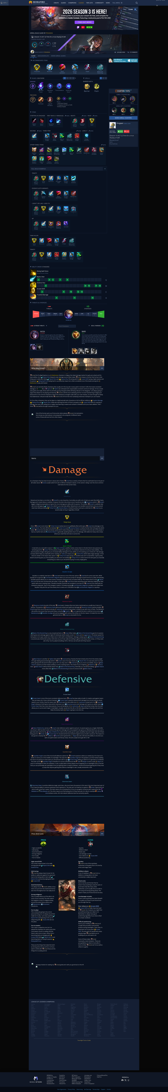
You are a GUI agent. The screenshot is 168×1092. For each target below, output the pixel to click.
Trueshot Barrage (97, 400)
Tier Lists (89, 3)
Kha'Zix (60, 1036)
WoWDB (74, 1080)
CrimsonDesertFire (102, 1075)
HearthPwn (87, 1078)
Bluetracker (87, 1077)
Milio (72, 1030)
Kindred (73, 1004)
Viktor (112, 1034)
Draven (46, 1013)
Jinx (59, 1019)
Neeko (86, 1008)
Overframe (87, 1082)
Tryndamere (113, 1016)
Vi (110, 1031)
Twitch (56, 389)
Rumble (99, 1007)
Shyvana (99, 1021)
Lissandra (73, 1014)
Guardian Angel (37, 756)
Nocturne (86, 1013)
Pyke (85, 1024)
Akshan (33, 1008)
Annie (32, 1016)
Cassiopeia (47, 1004)
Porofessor (50, 1078)
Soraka (99, 1031)
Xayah (125, 1008)
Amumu (33, 1013)
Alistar (33, 1010)
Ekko (45, 1014)
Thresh (112, 1011)
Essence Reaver (63, 508)
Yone (125, 1014)
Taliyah (112, 1005)
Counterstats (50, 1080)
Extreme (42, 333)
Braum (33, 1031)
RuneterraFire (50, 1083)
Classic (81, 3)
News (108, 3)
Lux (74, 611)
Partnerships (96, 1089)
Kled (72, 1005)
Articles (109, 1089)
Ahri (32, 1005)
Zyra (125, 1031)
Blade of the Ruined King (39, 633)
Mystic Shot (46, 377)
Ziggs (125, 1027)
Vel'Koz (112, 1028)
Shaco (99, 1017)
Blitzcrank (34, 1028)
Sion (98, 1024)
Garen (46, 1028)
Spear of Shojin (60, 548)
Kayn (59, 1033)
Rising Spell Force (43, 381)
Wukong (126, 1007)
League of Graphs (52, 1077)
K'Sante (60, 1021)
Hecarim (46, 1036)
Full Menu (116, 3)
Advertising (80, 1089)
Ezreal (33, 375)
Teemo (112, 1010)
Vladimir (112, 1036)
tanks (40, 389)
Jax (58, 1014)
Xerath (67, 611)
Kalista (59, 1024)
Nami (85, 1004)
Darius (46, 1008)
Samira (99, 1010)
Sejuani (99, 1011)
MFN (5, 3)
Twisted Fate (113, 1017)
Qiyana (86, 1025)
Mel (72, 1028)
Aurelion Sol (34, 1021)
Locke (72, 1016)
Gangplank (47, 1027)
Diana (46, 1010)
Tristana (112, 1013)
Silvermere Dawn (37, 785)
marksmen (59, 609)
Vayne (49, 389)
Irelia (59, 1008)
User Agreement (61, 1089)
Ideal (83, 333)
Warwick (126, 1005)
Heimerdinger (61, 1004)
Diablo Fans (87, 1080)
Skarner (99, 1027)
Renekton (86, 1036)
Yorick (125, 1016)
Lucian (72, 1017)
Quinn (85, 1027)
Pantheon (86, 1021)
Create (56, 3)
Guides (63, 3)
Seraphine (100, 1014)
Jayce (59, 1016)
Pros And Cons (113, 144)
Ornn (85, 1019)
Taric (111, 1008)
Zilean (125, 1028)
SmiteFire (62, 1075)
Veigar (112, 1027)
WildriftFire (50, 1082)
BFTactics (75, 1075)
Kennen (60, 1034)
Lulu (72, 1019)
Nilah (85, 1011)
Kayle (59, 1031)
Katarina (60, 1030)
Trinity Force (53, 508)
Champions (72, 3)
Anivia (33, 1014)
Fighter (51, 659)
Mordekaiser (44, 791)
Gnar (45, 1030)
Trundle (112, 1014)
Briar (32, 1033)
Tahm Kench (113, 1004)
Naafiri (72, 1036)
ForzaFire (62, 1082)
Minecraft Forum (76, 1078)
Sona (98, 1030)
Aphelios (33, 1017)
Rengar (84, 761)
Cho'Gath (46, 1005)
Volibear (126, 1004)
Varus (112, 1024)
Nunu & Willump (88, 1014)
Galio (45, 1025)
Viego (111, 1033)
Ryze (98, 1008)
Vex (111, 1030)
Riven (98, 1005)
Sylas (98, 1034)
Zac (125, 1022)
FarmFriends (62, 1080)
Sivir (98, 1025)
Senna (99, 1013)
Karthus (60, 1027)
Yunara (125, 1017)
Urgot (112, 1022)
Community (99, 3)
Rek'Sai (86, 1031)
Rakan (85, 1028)
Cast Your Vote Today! (113, 131)
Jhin (59, 1017)
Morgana (73, 1034)
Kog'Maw (73, 1007)
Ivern (59, 1010)
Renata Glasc (87, 1034)
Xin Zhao (126, 1011)
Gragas (46, 1031)
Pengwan (49, 33)
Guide (33, 56)
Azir (32, 1024)
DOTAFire (62, 1077)
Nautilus (86, 1007)
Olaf (85, 1016)
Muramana (89, 502)
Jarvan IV (60, 1013)
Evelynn (46, 1017)
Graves (46, 1033)
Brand (33, 1030)
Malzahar (73, 1024)
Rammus (100, 665)
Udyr (111, 1021)
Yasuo (125, 1013)
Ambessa (33, 1011)
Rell (85, 1033)
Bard (32, 1025)
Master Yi (73, 1027)
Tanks (63, 554)
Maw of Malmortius (38, 728)
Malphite (91, 665)
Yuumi (125, 1019)
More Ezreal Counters (123, 118)
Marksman (55, 375)
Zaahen (126, 1021)
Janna (59, 1011)
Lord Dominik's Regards (52, 577)
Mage (74, 736)
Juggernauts (87, 635)
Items (111, 142)
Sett (98, 1016)
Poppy (85, 1022)
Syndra (58, 736)
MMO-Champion (76, 1083)
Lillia (72, 1013)
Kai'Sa (59, 1022)
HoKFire (99, 1077)
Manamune (36, 904)
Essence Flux (64, 379)
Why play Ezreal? (114, 140)
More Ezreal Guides (58, 56)
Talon (111, 1007)
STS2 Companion (89, 1083)
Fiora (45, 1022)
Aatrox (33, 1004)
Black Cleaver (37, 659)
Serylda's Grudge (47, 613)
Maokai (73, 1025)
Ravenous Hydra (39, 605)
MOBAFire (50, 1075)
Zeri (125, 1025)
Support (103, 1089)
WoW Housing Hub (77, 1082)
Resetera (61, 1078)
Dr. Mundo (47, 1011)
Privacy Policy (71, 1089)
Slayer (82, 706)
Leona (99, 791)
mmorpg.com (88, 1075)
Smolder (99, 1028)
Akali (32, 1007)
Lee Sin (73, 1010)
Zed (79, 761)
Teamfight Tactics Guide (84, 1040)
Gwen (46, 1034)
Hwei (59, 1005)
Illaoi (59, 1007)
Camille (33, 1036)
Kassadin (60, 1028)
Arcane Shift (84, 379)
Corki (45, 1007)
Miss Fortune (74, 1031)
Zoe (125, 1030)
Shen (98, 1019)
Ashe (32, 1019)
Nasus (85, 1005)
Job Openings (87, 1089)
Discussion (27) (43, 56)
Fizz (45, 1024)
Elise (45, 1016)
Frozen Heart (36, 698)
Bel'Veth (33, 1027)
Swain (98, 1033)
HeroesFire (62, 1083)
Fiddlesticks (47, 1021)
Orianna (86, 1017)
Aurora (33, 1022)
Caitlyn (33, 1034)
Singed (99, 1022)
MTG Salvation (76, 1077)
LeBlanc (49, 736)
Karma (59, 1025)
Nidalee (86, 1010)
